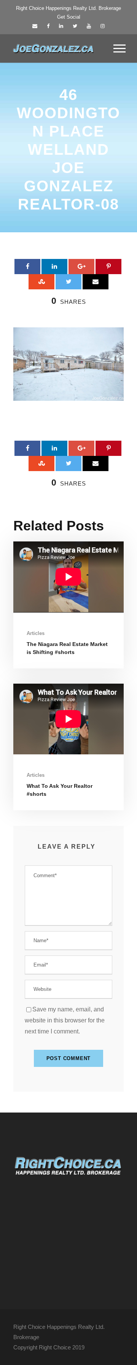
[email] (34, 26)
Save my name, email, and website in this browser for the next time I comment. (65, 1020)
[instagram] (102, 26)
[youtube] (89, 26)
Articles (36, 633)
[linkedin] (61, 26)
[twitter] (75, 26)
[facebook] (48, 26)
